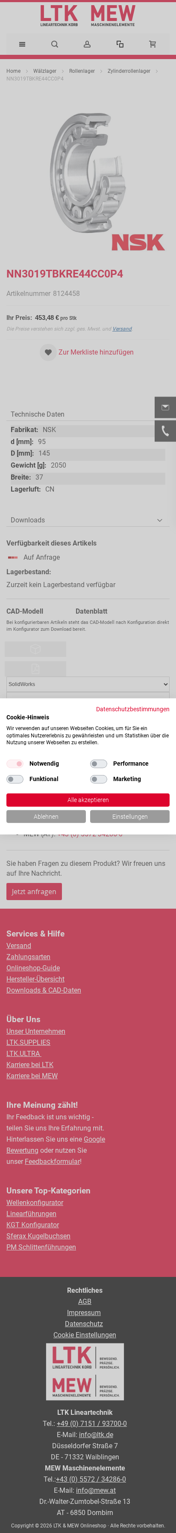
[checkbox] (98, 764)
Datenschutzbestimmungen (133, 709)
